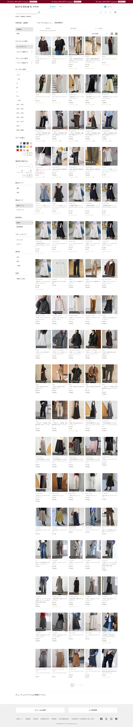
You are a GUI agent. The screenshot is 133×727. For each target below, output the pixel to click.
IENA (36, 56)
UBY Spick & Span (106, 279)
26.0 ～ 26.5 (20, 117)
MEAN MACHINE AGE (107, 669)
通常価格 (73, 28)
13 (76, 104)
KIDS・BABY (20, 130)
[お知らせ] (110, 12)
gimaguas (54, 279)
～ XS (18, 79)
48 (76, 430)
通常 (18, 188)
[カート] (115, 12)
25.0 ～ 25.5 (20, 113)
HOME (17, 16)
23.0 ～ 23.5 (20, 104)
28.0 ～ (19, 126)
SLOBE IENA (72, 94)
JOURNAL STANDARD (58, 350)
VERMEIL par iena (56, 596)
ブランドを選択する (22, 63)
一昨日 (18, 265)
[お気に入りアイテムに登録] (50, 57)
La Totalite (104, 493)
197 (44, 141)
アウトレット (20, 210)
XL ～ (18, 96)
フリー (18, 75)
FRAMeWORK (39, 131)
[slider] (18, 166)
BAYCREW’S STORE (28, 6)
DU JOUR (104, 560)
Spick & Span (72, 632)
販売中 (18, 222)
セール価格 (98, 28)
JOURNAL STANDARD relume (41, 670)
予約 (18, 192)
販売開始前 (20, 227)
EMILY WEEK (55, 493)
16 (43, 177)
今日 (18, 257)
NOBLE (71, 56)
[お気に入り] (105, 12)
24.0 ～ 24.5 (20, 109)
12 (60, 177)
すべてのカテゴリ (22, 46)
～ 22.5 (19, 100)
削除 (24, 154)
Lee (103, 528)
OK (29, 154)
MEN (18, 33)
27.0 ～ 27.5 (20, 121)
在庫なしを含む (21, 278)
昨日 (18, 261)
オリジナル (20, 240)
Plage (103, 350)
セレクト (19, 244)
